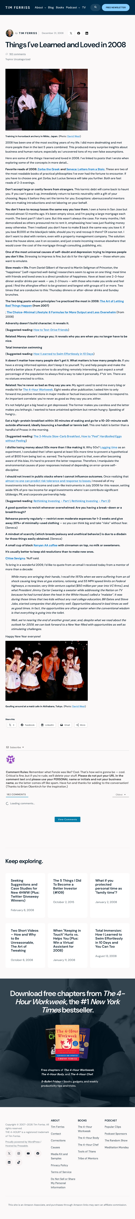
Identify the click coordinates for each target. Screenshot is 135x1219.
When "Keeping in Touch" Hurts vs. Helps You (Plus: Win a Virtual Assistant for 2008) (67, 941)
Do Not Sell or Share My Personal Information (63, 1183)
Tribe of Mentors (88, 1158)
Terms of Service (61, 1172)
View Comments (67, 819)
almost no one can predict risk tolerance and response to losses (48, 481)
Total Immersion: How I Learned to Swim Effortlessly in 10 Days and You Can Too (109, 939)
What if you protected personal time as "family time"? (108, 886)
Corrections (58, 1140)
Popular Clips (113, 1126)
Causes (55, 1147)
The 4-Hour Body (88, 1138)
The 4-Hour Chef (88, 1144)
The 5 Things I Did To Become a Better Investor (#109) (67, 886)
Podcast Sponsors (116, 1133)
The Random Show (116, 1140)
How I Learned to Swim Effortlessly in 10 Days (63, 354)
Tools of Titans (87, 1151)
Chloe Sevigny (15, 558)
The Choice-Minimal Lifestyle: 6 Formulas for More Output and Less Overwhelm (61, 312)
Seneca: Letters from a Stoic (85, 169)
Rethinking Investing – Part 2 (90, 501)
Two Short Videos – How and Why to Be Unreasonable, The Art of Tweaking (25, 941)
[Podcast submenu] (79, 7)
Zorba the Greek (49, 169)
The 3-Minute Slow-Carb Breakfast (57, 436)
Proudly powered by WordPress (22, 1142)
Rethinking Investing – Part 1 (52, 501)
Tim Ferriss (57, 1126)
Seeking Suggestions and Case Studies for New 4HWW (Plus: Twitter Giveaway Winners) (25, 890)
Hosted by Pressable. (16, 1145)
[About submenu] (45, 7)
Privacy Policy (59, 1165)
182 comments (17, 54)
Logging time (108, 447)
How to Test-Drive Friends (51, 330)
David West (73, 136)
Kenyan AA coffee (45, 545)
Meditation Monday (117, 1147)
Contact (56, 1133)
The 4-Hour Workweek (38, 389)
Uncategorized (22, 59)
